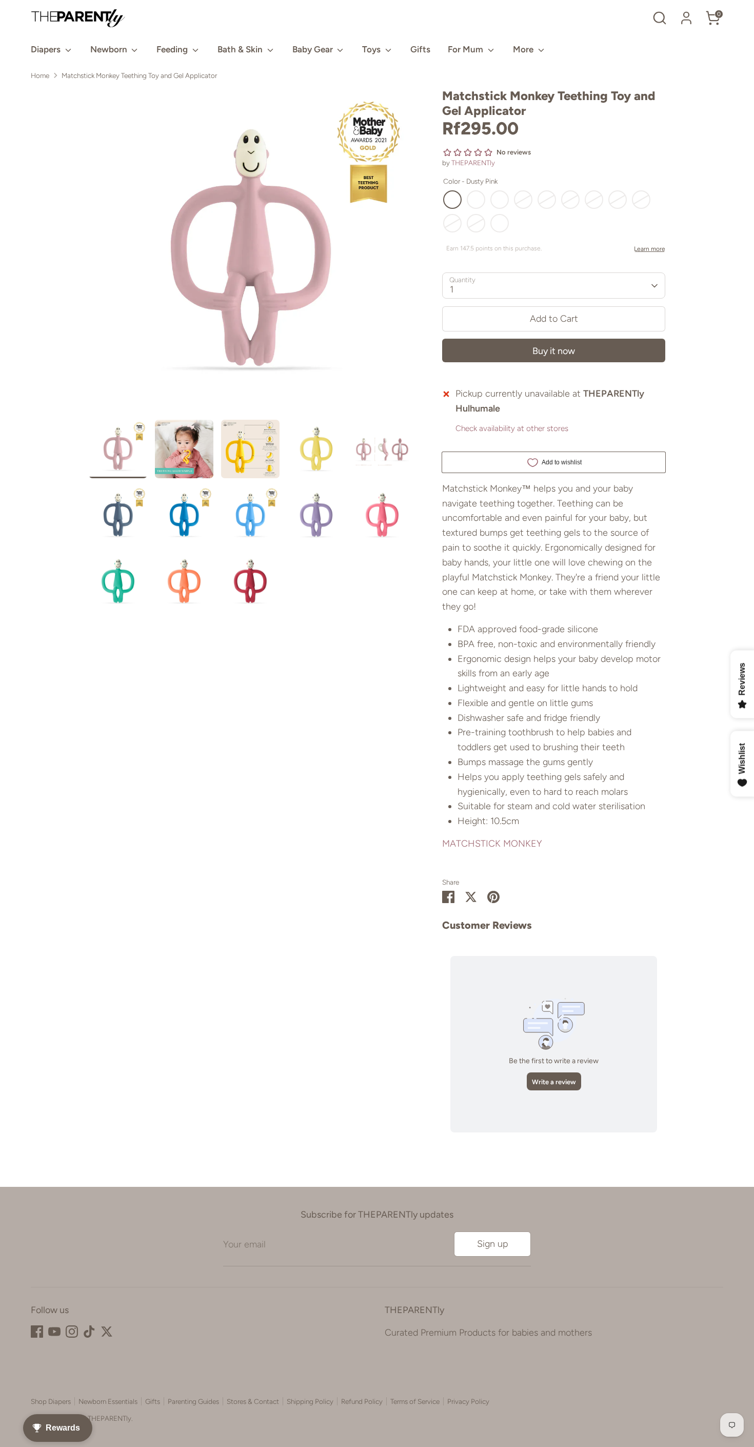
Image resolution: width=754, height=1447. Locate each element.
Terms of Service (415, 1401)
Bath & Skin (241, 49)
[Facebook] (37, 1331)
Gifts (420, 49)
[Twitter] (107, 1331)
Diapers (47, 49)
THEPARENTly (473, 163)
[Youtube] (54, 1331)
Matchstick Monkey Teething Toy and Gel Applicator (139, 75)
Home (40, 75)
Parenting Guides (193, 1401)
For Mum (466, 49)
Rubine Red (594, 199)
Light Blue (523, 199)
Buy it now (553, 351)
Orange (452, 223)
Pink (617, 199)
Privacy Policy (468, 1401)
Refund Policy (362, 1401)
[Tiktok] (89, 1331)
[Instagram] (72, 1331)
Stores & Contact (253, 1401)
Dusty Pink (452, 199)
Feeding (173, 49)
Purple (570, 199)
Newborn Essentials (107, 1401)
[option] (250, 254)
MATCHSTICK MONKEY (492, 843)
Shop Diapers (51, 1401)
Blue (547, 199)
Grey (499, 223)
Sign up (492, 1243)
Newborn (109, 49)
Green (476, 223)
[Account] (686, 18)
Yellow (476, 199)
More (524, 49)
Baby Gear (313, 49)
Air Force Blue (499, 199)
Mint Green (641, 199)
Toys (372, 49)
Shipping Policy (310, 1401)
